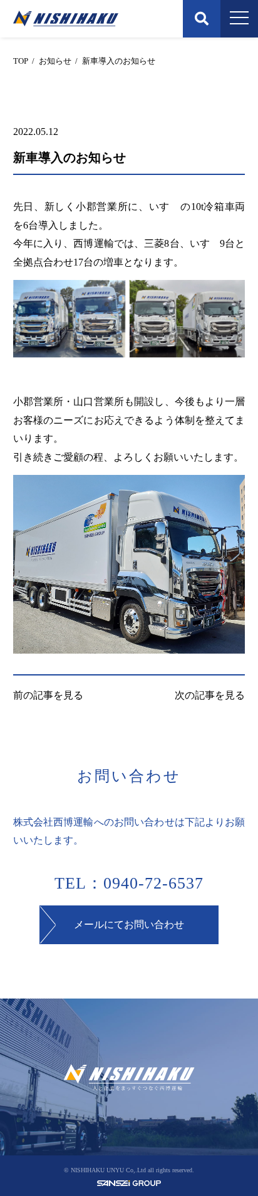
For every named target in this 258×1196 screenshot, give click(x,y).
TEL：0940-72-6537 (129, 883)
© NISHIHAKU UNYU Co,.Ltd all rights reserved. (129, 1170)
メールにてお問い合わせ (129, 924)
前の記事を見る (48, 695)
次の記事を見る (210, 695)
